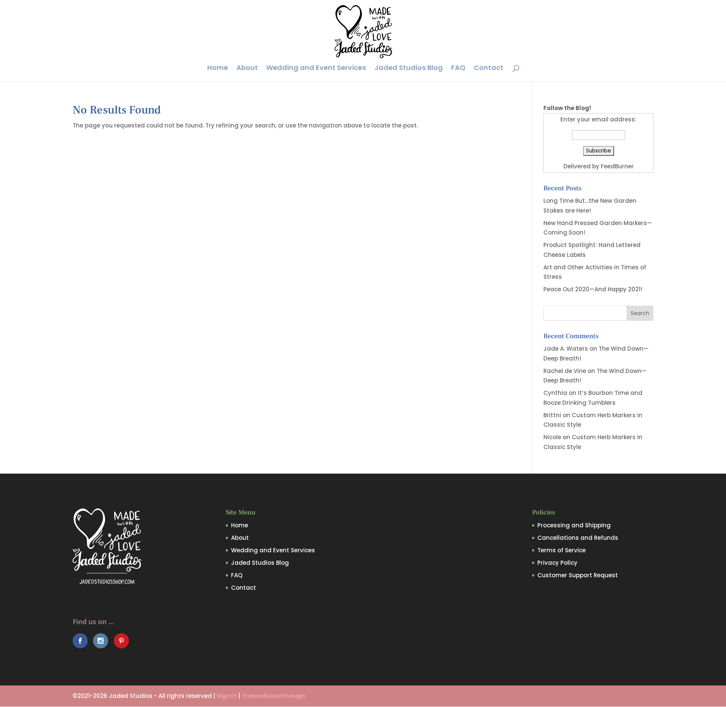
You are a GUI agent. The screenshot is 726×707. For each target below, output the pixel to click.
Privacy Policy (557, 563)
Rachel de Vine (564, 371)
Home (217, 68)
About (247, 68)
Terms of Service (561, 550)
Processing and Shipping (574, 525)
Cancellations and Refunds (577, 538)
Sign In (227, 696)
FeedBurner (617, 166)
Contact (488, 68)
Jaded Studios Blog (408, 68)
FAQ (458, 68)
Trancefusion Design (273, 696)
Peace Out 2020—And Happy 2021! (592, 289)
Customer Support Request (577, 575)
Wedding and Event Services (316, 68)
